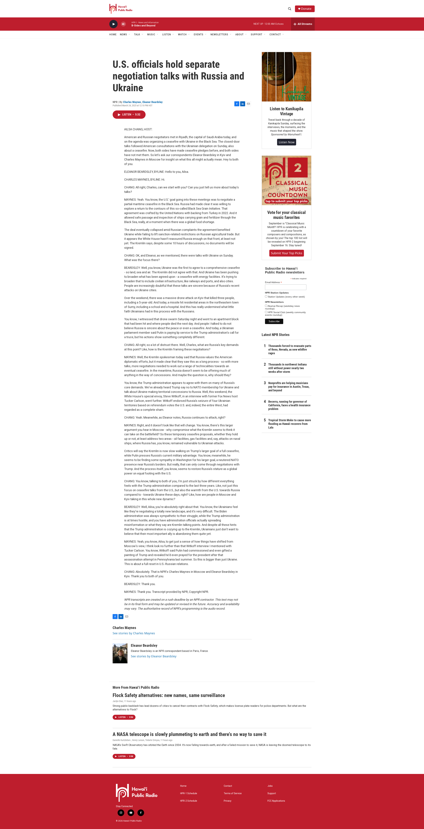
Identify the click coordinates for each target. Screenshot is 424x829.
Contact (228, 786)
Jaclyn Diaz (118, 701)
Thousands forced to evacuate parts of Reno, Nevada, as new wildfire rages (289, 349)
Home (113, 34)
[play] (113, 24)
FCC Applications (276, 801)
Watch (182, 34)
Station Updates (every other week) (286, 296)
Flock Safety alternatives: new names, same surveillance (169, 695)
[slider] (128, 24)
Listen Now (286, 142)
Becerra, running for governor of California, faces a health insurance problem (289, 405)
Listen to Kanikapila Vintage (286, 111)
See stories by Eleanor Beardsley (153, 656)
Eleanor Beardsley (152, 102)
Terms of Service (233, 793)
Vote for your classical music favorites (286, 215)
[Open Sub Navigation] (129, 34)
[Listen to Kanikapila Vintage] (286, 76)
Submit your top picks (286, 253)
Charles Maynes (132, 102)
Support (271, 793)
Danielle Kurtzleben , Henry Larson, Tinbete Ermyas (136, 740)
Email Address (273, 282)
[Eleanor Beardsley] (120, 653)
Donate (306, 8)
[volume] (123, 24)
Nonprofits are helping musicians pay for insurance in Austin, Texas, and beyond (288, 386)
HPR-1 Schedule (188, 793)
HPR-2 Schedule (188, 801)
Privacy (227, 801)
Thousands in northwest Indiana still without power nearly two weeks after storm (287, 368)
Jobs (270, 786)
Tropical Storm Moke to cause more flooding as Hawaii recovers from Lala (289, 423)
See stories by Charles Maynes (134, 633)
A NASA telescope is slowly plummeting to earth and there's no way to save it (189, 734)
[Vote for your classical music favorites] (286, 180)
